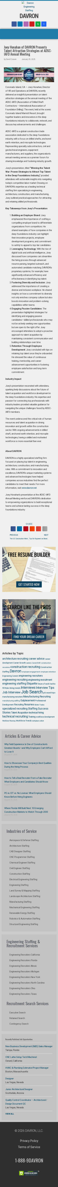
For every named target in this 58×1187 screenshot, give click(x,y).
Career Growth (19, 662)
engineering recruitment (40, 679)
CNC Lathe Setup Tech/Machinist (21, 1057)
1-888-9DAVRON (29, 1160)
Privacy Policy (29, 1141)
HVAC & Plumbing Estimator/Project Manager (27, 1067)
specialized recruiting (14, 708)
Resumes (29, 704)
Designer (9, 1078)
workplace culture (38, 721)
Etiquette (32, 683)
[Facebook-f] (14, 24)
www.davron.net (29, 487)
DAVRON (28, 16)
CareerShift (36, 663)
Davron (15, 671)
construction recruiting (25, 667)
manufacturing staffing (11, 701)
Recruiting (19, 704)
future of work (43, 684)
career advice (37, 658)
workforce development (45, 717)
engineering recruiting (15, 679)
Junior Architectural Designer (19, 1089)
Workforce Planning (8, 721)
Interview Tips (45, 687)
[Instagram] (26, 24)
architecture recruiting (15, 658)
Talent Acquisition (19, 712)
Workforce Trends (24, 720)
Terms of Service (29, 1147)
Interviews (28, 687)
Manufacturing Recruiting (37, 696)
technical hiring (36, 712)
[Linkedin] (20, 24)
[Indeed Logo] (43, 24)
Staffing (32, 708)
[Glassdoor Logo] (38, 24)
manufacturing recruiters (12, 697)
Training (32, 716)
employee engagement (31, 672)
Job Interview (11, 692)
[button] (29, 33)
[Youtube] (31, 24)
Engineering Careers (10, 676)
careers (28, 663)
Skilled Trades (39, 705)
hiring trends (15, 688)
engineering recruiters (31, 675)
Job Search (32, 691)
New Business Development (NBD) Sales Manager (28, 1046)
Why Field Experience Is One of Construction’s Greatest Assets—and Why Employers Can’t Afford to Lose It (28, 748)
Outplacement (27, 700)
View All (9, 1113)
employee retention (48, 672)
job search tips (49, 693)
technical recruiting (15, 716)
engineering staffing (14, 683)
